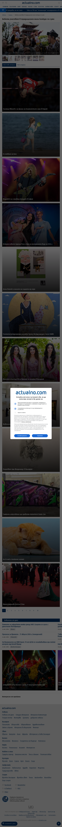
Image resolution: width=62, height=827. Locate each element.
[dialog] (31, 413)
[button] (31, 412)
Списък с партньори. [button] (26, 422)
